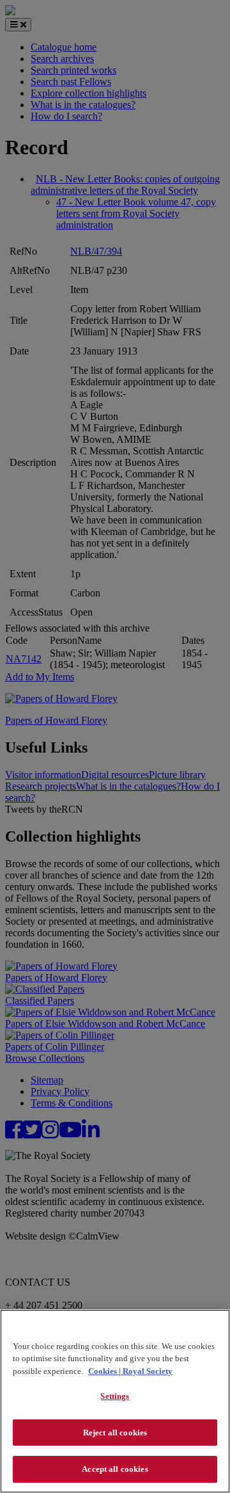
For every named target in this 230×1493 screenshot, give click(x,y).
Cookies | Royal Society (130, 1371)
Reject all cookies (115, 1432)
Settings (114, 1396)
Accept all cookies (115, 1469)
